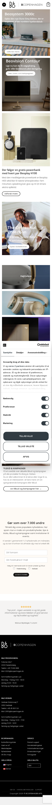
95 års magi (6, 755)
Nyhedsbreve (6, 751)
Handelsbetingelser (34, 745)
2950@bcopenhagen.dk (14, 711)
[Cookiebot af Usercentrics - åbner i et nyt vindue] (37, 345)
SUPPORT (38, 790)
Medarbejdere (6, 748)
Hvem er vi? (5, 745)
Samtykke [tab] (7, 352)
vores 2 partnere (16, 366)
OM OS (12, 790)
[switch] (45, 407)
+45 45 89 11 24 (13, 708)
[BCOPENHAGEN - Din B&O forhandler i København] (26, 5)
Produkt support (33, 742)
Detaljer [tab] (20, 352)
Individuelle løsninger (35, 748)
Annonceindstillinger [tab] (37, 352)
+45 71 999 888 (13, 668)
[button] (4, 5)
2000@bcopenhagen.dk (14, 671)
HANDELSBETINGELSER (25, 790)
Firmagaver (31, 755)
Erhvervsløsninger (34, 751)
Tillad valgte (26, 446)
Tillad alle (26, 436)
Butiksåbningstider (8, 742)
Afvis (26, 457)
